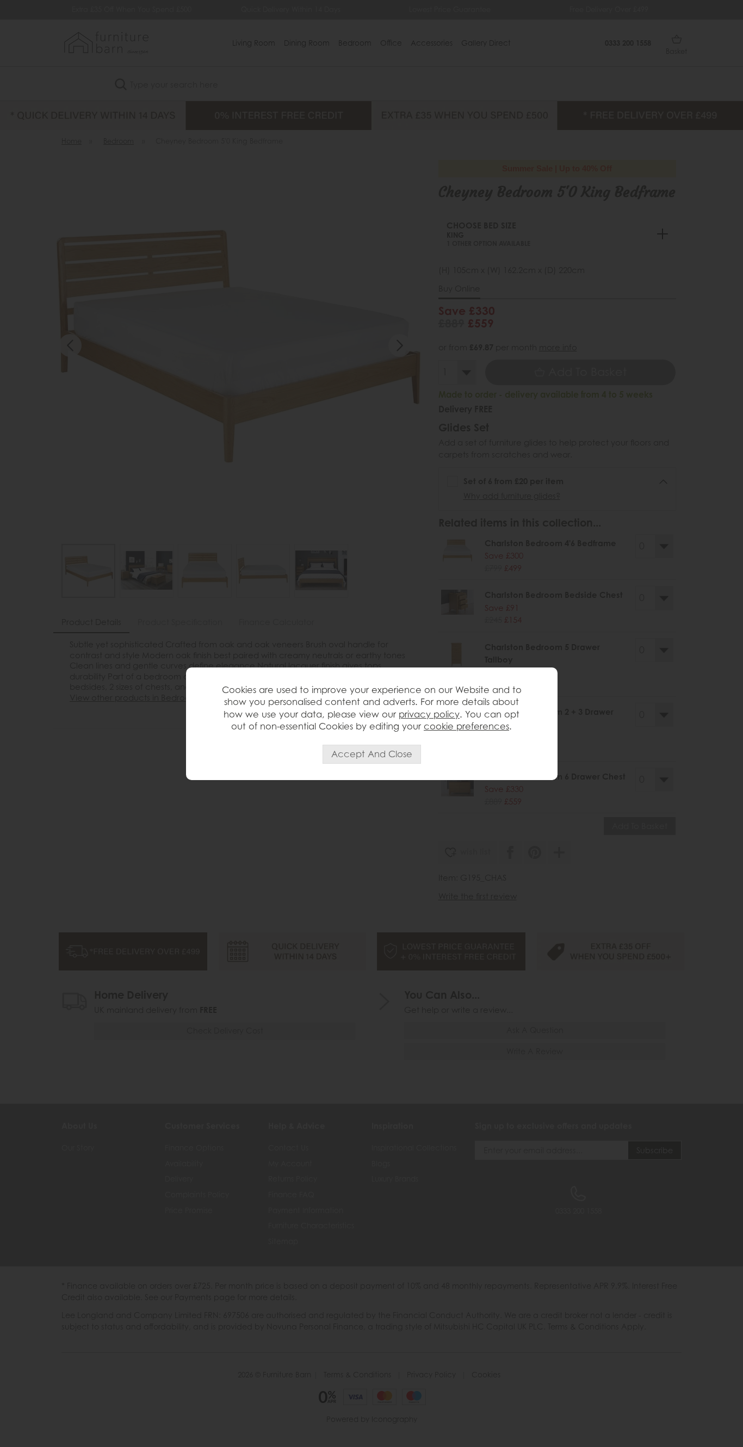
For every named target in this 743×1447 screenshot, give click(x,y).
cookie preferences (466, 726)
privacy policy (429, 714)
